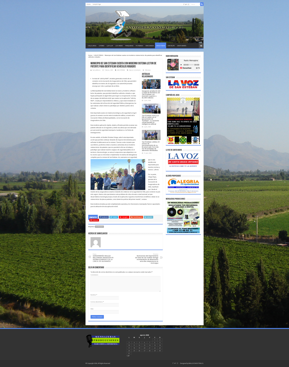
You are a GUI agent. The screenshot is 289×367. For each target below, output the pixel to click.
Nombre (94, 295)
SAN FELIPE (171, 46)
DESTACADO (99, 226)
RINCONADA (150, 46)
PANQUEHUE (129, 46)
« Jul (128, 355)
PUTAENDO (139, 46)
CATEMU (101, 46)
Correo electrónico (97, 302)
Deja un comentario (135, 70)
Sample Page (97, 4)
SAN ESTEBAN (160, 46)
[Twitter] (186, 4)
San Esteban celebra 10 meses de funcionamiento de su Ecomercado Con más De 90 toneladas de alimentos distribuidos (151, 146)
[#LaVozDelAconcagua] (145, 24)
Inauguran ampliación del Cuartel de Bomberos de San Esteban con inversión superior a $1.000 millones (151, 94)
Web (92, 309)
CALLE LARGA (92, 46)
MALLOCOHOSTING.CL (196, 363)
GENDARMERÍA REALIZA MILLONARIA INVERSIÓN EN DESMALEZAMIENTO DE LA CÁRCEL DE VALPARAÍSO (103, 257)
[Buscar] (202, 4)
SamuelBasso (96, 70)
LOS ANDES (119, 46)
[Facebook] (184, 4)
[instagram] (188, 4)
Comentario (94, 275)
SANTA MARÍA (181, 46)
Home (88, 4)
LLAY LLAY (110, 46)
